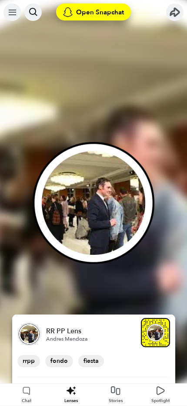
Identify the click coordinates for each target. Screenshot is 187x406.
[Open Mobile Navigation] (12, 12)
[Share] (175, 12)
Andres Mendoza (67, 338)
